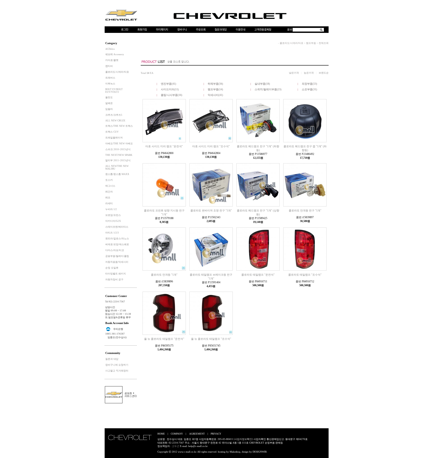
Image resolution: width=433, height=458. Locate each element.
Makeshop (235, 451)
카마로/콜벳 (111, 60)
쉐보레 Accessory (114, 54)
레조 (107, 197)
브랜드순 (324, 72)
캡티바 (109, 66)
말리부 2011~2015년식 (118, 160)
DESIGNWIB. (260, 451)
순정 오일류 (111, 267)
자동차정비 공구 (114, 279)
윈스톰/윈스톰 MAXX (117, 174)
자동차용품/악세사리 (116, 262)
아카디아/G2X (113, 221)
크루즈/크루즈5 (113, 114)
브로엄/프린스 (113, 215)
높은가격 (309, 72)
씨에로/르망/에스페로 (117, 244)
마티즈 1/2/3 (112, 232)
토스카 (109, 180)
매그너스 (110, 185)
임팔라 (109, 109)
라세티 (109, 203)
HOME (161, 433)
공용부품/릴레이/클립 (117, 256)
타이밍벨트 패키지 (115, 273)
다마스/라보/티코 (114, 250)
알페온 (109, 103)
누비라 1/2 (111, 209)
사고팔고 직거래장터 (116, 370)
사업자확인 (259, 439)
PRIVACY (216, 433)
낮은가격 (294, 72)
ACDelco (110, 49)
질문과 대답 (111, 359)
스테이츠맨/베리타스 (116, 226)
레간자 (109, 191)
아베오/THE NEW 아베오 (119, 143)
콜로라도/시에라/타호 (117, 71)
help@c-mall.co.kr (198, 446)
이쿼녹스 (110, 83)
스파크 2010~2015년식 (118, 149)
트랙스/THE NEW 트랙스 (119, 126)
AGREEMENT (197, 433)
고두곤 (175, 446)
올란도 (109, 97)
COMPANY (177, 433)
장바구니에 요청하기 (116, 364)
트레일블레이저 (114, 137)
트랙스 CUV (112, 131)
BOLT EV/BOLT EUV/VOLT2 (114, 90)
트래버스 (110, 77)
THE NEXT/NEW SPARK (118, 155)
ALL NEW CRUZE (115, 120)
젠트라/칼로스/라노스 (117, 238)
